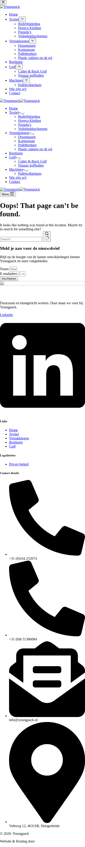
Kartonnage (26, 141)
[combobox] (21, 239)
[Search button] (47, 236)
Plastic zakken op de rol (35, 149)
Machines (16, 169)
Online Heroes (46, 841)
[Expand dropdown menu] (22, 113)
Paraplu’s (24, 125)
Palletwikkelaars (29, 173)
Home (13, 108)
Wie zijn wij (17, 177)
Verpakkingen (19, 133)
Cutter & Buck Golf (32, 161)
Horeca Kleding (29, 121)
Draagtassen (27, 137)
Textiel (14, 112)
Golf (12, 157)
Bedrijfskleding (29, 116)
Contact (14, 182)
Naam (5, 269)
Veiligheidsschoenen (32, 129)
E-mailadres (9, 274)
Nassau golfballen (31, 165)
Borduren (16, 153)
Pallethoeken (27, 145)
